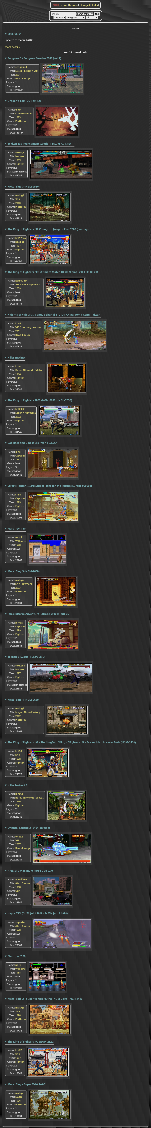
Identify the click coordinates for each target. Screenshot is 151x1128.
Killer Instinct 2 (18, 785)
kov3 (18, 323)
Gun (17, 891)
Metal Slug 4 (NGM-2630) (24, 699)
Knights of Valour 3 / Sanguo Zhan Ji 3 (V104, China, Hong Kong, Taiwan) (54, 314)
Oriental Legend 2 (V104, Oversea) (29, 828)
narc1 (18, 537)
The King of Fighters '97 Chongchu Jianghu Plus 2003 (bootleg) (48, 229)
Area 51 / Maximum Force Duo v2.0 (30, 870)
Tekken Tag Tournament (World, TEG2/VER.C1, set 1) (41, 143)
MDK (56, 5)
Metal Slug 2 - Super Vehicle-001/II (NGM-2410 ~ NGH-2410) (45, 999)
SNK (17, 199)
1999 (18, 160)
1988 (18, 545)
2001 (18, 74)
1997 (18, 245)
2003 (18, 587)
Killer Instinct (16, 357)
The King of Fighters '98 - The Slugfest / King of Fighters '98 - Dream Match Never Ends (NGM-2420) (72, 742)
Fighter (19, 164)
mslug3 (19, 195)
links (95, 5)
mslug (19, 1093)
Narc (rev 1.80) (17, 528)
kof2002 (19, 409)
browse (73, 5)
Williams (20, 541)
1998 (18, 758)
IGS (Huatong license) (28, 327)
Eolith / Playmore (25, 412)
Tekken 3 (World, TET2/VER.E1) (27, 657)
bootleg (19, 241)
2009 (18, 288)
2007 (18, 844)
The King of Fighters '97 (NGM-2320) (31, 1041)
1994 (18, 374)
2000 (18, 203)
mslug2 (19, 1007)
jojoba (19, 622)
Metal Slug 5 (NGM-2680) (24, 571)
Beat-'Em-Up (22, 78)
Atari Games (22, 883)
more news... (12, 47)
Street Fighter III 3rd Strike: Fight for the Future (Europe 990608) (50, 485)
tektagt (19, 152)
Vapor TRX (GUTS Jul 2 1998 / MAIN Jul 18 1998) (38, 913)
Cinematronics (24, 113)
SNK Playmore (23, 583)
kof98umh (21, 280)
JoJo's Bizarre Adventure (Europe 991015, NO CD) (39, 614)
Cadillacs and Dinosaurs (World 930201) (33, 443)
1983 (18, 117)
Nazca (19, 1096)
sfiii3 (18, 494)
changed (85, 5)
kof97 (18, 1050)
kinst (18, 366)
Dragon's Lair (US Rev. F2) (24, 101)
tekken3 (20, 665)
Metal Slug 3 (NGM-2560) (24, 186)
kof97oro (20, 238)
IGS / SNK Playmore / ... (29, 284)
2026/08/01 (15, 34)
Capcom (20, 455)
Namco (19, 156)
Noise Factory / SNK (26, 70)
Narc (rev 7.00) (17, 956)
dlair (18, 109)
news (64, 5)
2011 (18, 331)
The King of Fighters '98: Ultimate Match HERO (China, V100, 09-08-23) (53, 272)
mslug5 (19, 580)
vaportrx (20, 922)
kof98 (18, 751)
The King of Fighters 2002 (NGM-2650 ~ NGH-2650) (40, 400)
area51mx (21, 879)
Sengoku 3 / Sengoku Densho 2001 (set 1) (34, 58)
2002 (18, 416)
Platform (20, 121)
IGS (17, 840)
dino (18, 451)
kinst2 (19, 793)
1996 (18, 801)
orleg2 (19, 836)
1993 (18, 459)
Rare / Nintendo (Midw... (29, 370)
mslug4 (19, 708)
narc (18, 965)
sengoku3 (21, 67)
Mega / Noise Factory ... (29, 712)
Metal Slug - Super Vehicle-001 (27, 1084)
